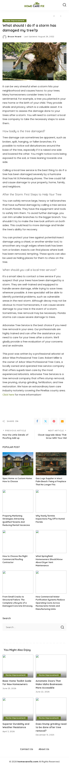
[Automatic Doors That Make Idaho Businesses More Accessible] (51, 666)
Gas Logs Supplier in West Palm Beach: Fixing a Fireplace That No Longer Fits (51, 481)
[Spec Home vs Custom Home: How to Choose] (18, 463)
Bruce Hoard (14, 36)
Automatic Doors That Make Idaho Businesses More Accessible (49, 684)
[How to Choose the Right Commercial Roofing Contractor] (18, 541)
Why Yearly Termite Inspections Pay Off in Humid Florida (50, 519)
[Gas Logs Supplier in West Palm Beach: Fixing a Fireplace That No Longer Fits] (51, 463)
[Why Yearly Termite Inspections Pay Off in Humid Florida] (51, 501)
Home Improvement (14, 21)
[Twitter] (45, 421)
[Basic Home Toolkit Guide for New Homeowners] (18, 666)
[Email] (62, 421)
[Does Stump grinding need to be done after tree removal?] (51, 709)
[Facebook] (37, 421)
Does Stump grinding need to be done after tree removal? (51, 727)
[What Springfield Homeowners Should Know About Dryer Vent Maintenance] (51, 541)
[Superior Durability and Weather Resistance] (18, 709)
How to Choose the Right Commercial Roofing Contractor (15, 559)
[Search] (64, 5)
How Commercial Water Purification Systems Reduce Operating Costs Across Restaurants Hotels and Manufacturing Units (50, 602)
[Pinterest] (54, 421)
